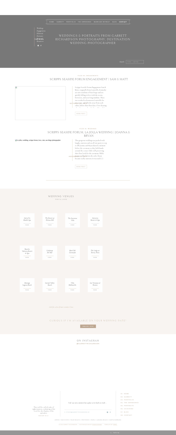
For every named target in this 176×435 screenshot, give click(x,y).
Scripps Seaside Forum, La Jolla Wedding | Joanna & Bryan (89, 134)
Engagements (92, 76)
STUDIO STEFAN (97, 424)
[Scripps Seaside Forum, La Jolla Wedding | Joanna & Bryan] (40, 156)
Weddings (92, 129)
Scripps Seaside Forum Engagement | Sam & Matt (89, 79)
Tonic (115, 424)
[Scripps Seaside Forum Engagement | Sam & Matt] (40, 103)
